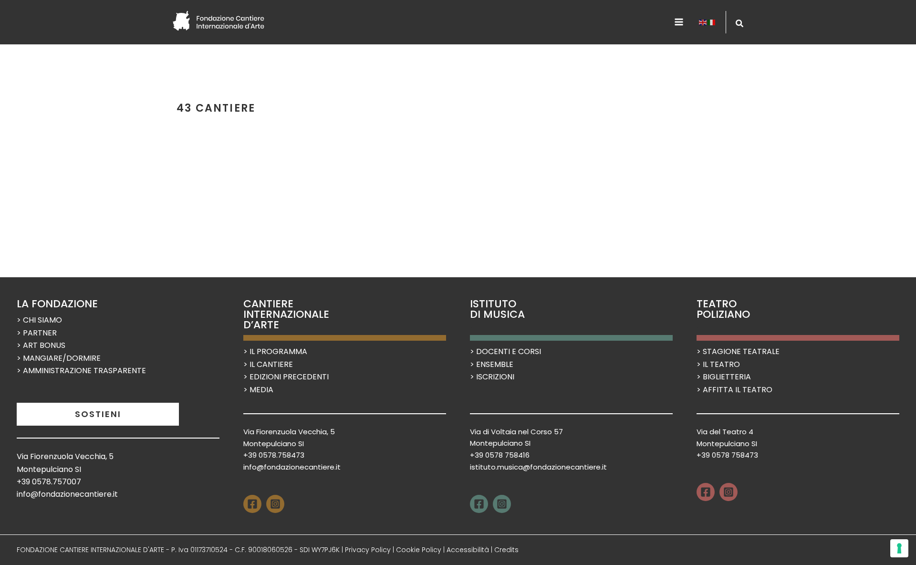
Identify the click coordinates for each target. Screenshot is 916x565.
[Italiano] (712, 21)
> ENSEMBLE (491, 364)
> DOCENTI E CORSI (505, 351)
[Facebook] (252, 504)
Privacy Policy (368, 550)
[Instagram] (275, 504)
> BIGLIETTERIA (724, 376)
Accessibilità (468, 550)
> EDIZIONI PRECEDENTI (286, 376)
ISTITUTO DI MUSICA (497, 309)
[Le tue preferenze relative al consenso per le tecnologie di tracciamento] (899, 548)
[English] (703, 21)
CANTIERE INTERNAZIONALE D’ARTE (286, 314)
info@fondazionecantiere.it (67, 494)
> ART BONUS (41, 345)
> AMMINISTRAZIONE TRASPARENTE (81, 370)
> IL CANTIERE (268, 364)
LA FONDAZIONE (57, 303)
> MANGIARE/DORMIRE (59, 358)
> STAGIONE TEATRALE (738, 351)
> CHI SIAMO (39, 319)
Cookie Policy (418, 550)
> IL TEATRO (718, 364)
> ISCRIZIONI (492, 376)
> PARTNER (37, 332)
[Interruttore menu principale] (678, 22)
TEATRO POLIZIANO (723, 309)
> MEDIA (258, 389)
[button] (740, 24)
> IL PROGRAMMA (275, 351)
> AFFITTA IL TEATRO (734, 389)
